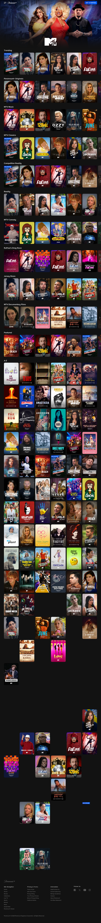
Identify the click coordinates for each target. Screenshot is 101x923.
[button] (5, 3)
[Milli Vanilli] (11, 697)
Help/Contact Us (54, 889)
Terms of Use (30, 889)
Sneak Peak (7, 906)
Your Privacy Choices (33, 896)
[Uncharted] (89, 836)
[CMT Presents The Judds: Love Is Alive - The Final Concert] (27, 628)
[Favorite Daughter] (42, 535)
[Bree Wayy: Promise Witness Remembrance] (58, 443)
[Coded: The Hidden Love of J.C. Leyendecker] (58, 489)
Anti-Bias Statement (55, 900)
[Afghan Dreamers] (89, 374)
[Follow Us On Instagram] (90, 890)
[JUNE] (42, 628)
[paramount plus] (12, 3)
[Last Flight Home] (11, 651)
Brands (6, 902)
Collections (7, 896)
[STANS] (74, 767)
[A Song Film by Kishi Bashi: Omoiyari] (58, 790)
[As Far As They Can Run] (11, 420)
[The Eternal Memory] (74, 512)
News (5, 904)
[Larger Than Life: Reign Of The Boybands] (74, 628)
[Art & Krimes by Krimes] (89, 397)
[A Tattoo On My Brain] (11, 813)
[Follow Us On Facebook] (75, 890)
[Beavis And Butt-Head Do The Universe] (89, 420)
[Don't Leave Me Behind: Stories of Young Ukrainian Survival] (42, 512)
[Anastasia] (42, 397)
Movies (6, 893)
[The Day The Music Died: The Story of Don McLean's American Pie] (27, 512)
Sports (5, 900)
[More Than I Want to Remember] (27, 697)
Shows (5, 891)
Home (5, 889)
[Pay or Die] (58, 720)
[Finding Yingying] (58, 535)
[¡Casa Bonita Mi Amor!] (89, 443)
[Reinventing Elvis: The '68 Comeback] (11, 743)
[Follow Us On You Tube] (85, 890)
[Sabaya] (89, 767)
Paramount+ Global (9, 909)
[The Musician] (42, 697)
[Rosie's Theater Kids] (58, 743)
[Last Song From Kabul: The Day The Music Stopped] (27, 651)
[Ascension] (42, 420)
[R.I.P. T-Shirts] (74, 720)
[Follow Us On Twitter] (79, 890)
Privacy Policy (31, 893)
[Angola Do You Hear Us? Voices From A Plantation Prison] (58, 397)
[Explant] (11, 535)
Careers (52, 896)
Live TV (6, 898)
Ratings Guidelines (55, 893)
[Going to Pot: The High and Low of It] (74, 559)
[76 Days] (27, 374)
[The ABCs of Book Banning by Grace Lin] (42, 374)
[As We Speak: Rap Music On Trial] (27, 420)
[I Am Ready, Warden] (74, 582)
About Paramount (55, 898)
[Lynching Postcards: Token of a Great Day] (74, 651)
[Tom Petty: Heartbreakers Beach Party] (42, 836)
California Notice (31, 900)
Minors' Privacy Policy (33, 898)
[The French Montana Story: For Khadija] (11, 559)
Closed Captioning (55, 891)
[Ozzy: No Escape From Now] (27, 720)
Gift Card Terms (31, 891)
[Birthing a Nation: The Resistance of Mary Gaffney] (42, 443)
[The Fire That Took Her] (74, 535)
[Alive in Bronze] (11, 397)
